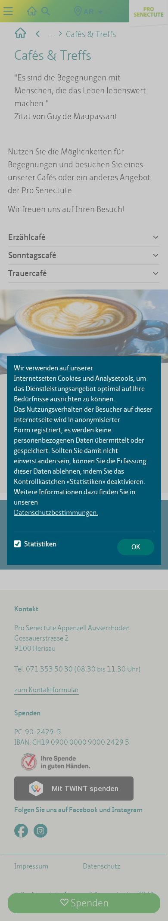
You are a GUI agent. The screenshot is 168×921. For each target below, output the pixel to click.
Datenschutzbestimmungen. (56, 512)
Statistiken (40, 543)
